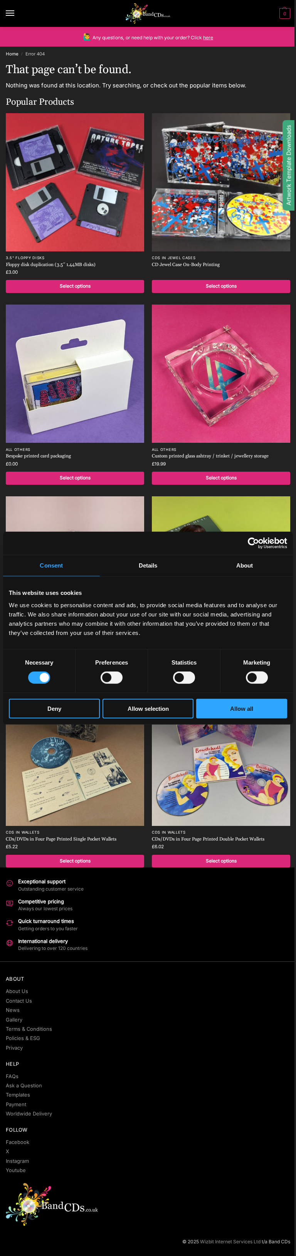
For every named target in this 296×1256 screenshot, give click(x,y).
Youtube (16, 1170)
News (13, 1010)
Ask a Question (24, 1085)
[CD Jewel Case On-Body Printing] (221, 182)
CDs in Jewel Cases (174, 258)
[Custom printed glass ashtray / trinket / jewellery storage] (221, 374)
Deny (54, 708)
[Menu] (17, 13)
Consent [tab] (51, 565)
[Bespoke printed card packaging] (75, 374)
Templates (18, 1095)
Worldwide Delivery (29, 1113)
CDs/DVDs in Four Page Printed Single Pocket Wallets (61, 839)
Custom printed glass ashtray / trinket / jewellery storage (210, 456)
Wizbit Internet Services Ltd (230, 1241)
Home (12, 54)
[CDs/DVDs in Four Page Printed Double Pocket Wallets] (221, 757)
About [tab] (244, 565)
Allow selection (148, 708)
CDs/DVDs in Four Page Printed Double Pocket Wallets (208, 839)
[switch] (112, 678)
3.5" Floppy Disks (25, 258)
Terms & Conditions (29, 1029)
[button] (284, 13)
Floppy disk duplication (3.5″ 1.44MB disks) (51, 265)
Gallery (14, 1020)
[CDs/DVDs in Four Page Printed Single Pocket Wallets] (75, 757)
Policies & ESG (23, 1038)
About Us (17, 991)
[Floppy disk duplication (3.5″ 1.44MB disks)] (75, 182)
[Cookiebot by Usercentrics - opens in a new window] (253, 543)
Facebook (17, 1142)
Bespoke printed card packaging (38, 456)
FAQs (12, 1076)
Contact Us (19, 1001)
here (208, 37)
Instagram (17, 1161)
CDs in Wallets (23, 832)
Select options (75, 286)
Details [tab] (148, 565)
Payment (16, 1104)
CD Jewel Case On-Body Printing (186, 265)
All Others (18, 449)
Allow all (241, 708)
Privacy (14, 1048)
